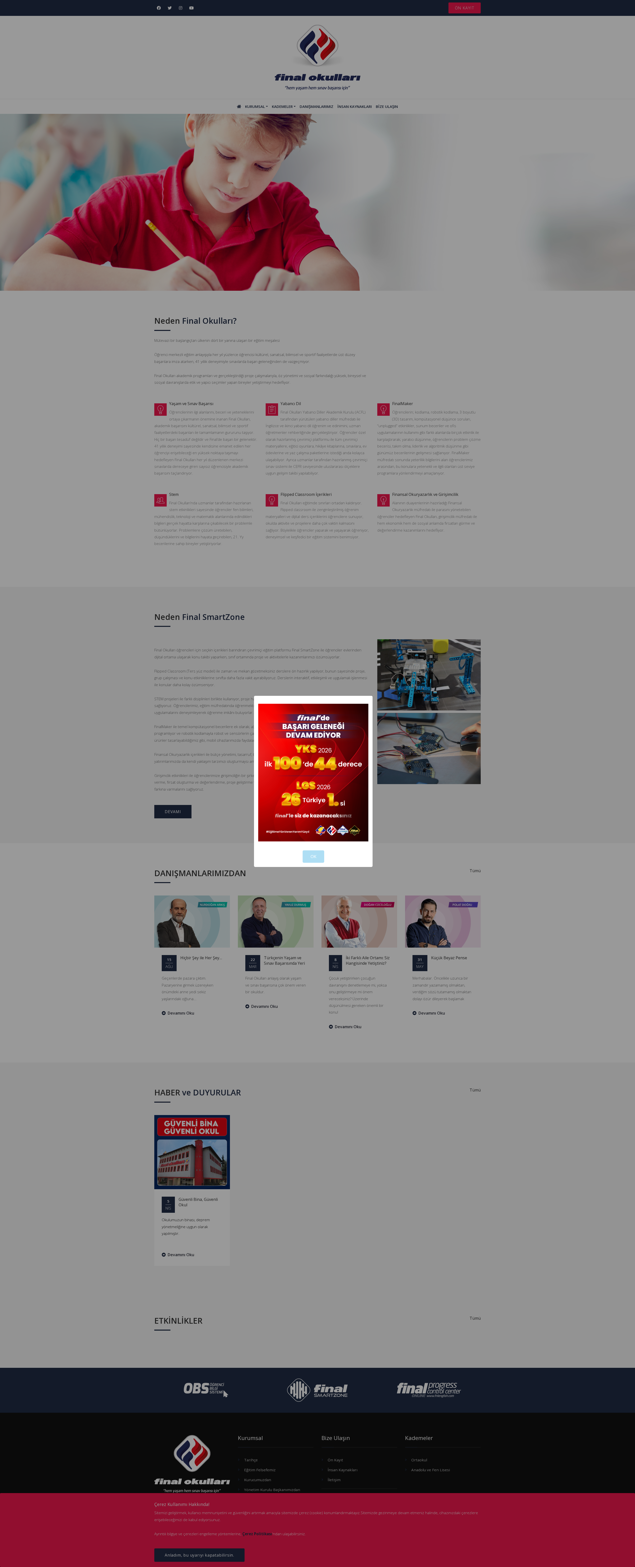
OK (313, 856)
